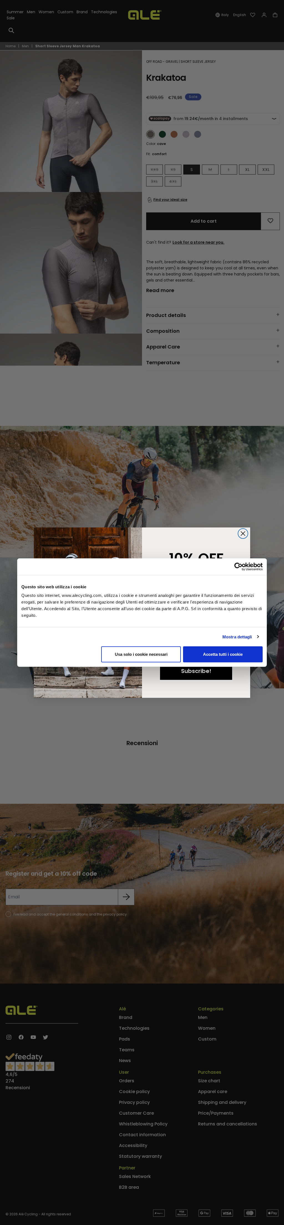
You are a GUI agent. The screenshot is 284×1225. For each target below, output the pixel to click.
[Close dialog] (243, 534)
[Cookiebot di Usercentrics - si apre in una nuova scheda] (238, 566)
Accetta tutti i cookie (223, 654)
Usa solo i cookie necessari (141, 654)
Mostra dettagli (237, 636)
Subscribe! (196, 671)
